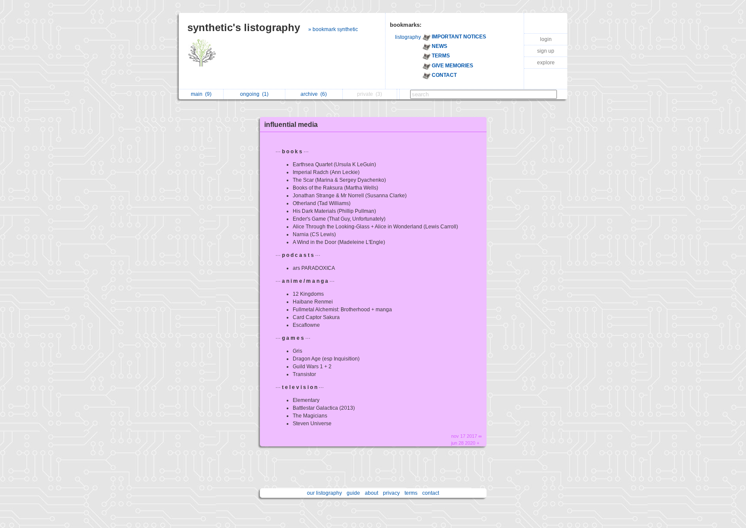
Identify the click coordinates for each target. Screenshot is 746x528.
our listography (324, 493)
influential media (291, 124)
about (371, 493)
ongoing (254, 94)
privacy (391, 493)
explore (546, 63)
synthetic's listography (243, 27)
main (201, 94)
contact (430, 493)
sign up (545, 51)
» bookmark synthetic (333, 29)
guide (353, 493)
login (546, 39)
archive (313, 94)
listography (408, 37)
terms (411, 493)
